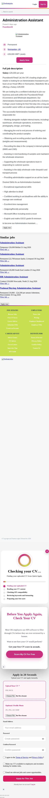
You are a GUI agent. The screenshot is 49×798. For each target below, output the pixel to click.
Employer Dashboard (36, 321)
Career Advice (12, 321)
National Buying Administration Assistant (20, 288)
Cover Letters (12, 344)
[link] (24, 246)
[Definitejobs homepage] (11, 4)
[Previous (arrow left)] (1, 797)
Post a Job (36, 314)
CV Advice (12, 341)
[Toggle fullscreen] (3, 795)
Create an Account (12, 328)
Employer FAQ (37, 325)
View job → (4, 249)
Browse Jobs (12, 314)
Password (6, 733)
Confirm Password (9, 744)
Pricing (36, 318)
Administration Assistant (12, 242)
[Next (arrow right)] (3, 797)
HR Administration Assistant (14, 277)
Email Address (8, 721)
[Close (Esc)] (8, 795)
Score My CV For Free (24, 654)
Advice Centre (12, 337)
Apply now (7, 228)
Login (35, 4)
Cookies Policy (37, 344)
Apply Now (24, 60)
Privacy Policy (37, 341)
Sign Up (43, 4)
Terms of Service (36, 337)
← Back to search (7, 12)
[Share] (6, 795)
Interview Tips (12, 348)
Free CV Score (12, 318)
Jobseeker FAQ (12, 325)
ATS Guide (12, 351)
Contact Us (36, 348)
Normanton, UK (14, 49)
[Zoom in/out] (1, 795)
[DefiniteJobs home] (10, 447)
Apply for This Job (24, 779)
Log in (33, 784)
